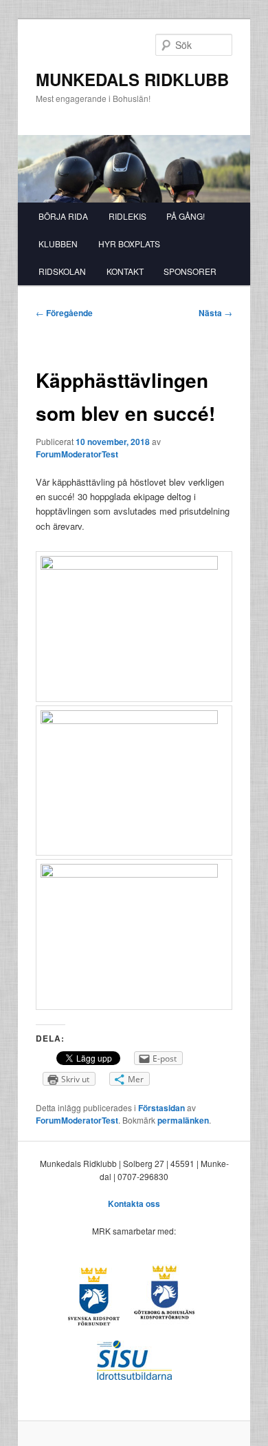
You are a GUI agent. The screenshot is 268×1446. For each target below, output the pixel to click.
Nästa (215, 313)
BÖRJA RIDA (63, 216)
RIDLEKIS (127, 216)
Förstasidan (161, 1108)
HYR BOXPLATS (129, 243)
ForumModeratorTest (77, 454)
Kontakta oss (134, 1203)
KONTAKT (125, 271)
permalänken (183, 1120)
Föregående (64, 313)
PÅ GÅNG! (185, 216)
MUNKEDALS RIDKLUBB (132, 79)
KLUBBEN (58, 243)
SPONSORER (190, 271)
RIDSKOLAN (62, 271)
